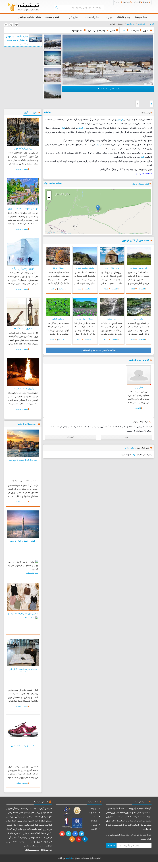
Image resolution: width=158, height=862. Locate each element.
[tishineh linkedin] (85, 839)
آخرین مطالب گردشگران (26, 424)
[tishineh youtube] (79, 839)
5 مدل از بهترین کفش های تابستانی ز (23, 747)
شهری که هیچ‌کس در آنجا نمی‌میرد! (23, 270)
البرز (142, 157)
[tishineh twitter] (69, 833)
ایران (109, 17)
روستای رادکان (58, 319)
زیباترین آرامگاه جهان (23, 148)
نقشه (133, 288)
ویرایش (48, 112)
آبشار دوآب (138, 319)
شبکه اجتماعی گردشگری (29, 17)
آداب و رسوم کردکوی (139, 360)
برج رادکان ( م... (112, 268)
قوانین (94, 825)
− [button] (49, 197)
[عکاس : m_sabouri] (108, 59)
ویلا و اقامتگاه (123, 17)
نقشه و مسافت (52, 17)
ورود (146, 2)
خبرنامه (126, 2)
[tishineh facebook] (75, 833)
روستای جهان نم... (85, 319)
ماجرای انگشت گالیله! (23, 328)
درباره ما (93, 808)
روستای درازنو (58, 268)
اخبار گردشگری (30, 112)
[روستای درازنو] (52, 58)
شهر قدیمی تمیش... (139, 268)
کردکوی (131, 24)
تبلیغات (94, 829)
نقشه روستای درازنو (140, 184)
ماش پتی (139, 387)
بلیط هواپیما (141, 17)
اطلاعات (142, 288)
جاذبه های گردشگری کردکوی (135, 240)
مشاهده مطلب (22, 169)
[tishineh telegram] (82, 833)
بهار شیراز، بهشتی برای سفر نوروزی (22, 208)
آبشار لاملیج (112, 319)
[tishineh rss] (72, 839)
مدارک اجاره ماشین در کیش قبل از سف (23, 670)
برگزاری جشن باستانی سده (22, 388)
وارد (133, 454)
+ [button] (49, 193)
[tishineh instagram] (62, 833)
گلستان (141, 24)
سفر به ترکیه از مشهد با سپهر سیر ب (23, 461)
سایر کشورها (92, 17)
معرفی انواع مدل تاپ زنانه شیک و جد (22, 615)
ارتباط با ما (93, 812)
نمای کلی (73, 17)
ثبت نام (137, 2)
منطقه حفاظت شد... (85, 268)
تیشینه (69, 858)
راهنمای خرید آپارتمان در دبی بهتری (22, 542)
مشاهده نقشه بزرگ (53, 183)
